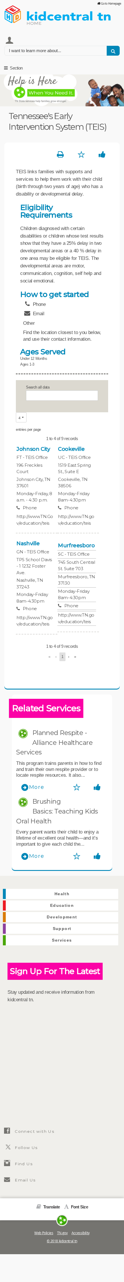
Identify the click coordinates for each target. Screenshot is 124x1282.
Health (62, 894)
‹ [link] (56, 656)
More (36, 787)
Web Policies (43, 1232)
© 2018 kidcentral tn (62, 1241)
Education (62, 905)
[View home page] (13, 13)
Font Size (79, 1206)
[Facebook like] (102, 154)
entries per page (28, 429)
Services (62, 940)
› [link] (68, 656)
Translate (51, 1206)
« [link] (49, 656)
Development (62, 917)
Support (62, 929)
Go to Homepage (111, 3)
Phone (30, 507)
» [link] (75, 656)
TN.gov (62, 1232)
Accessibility (81, 1232)
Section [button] (15, 67)
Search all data (37, 387)
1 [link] (62, 656)
